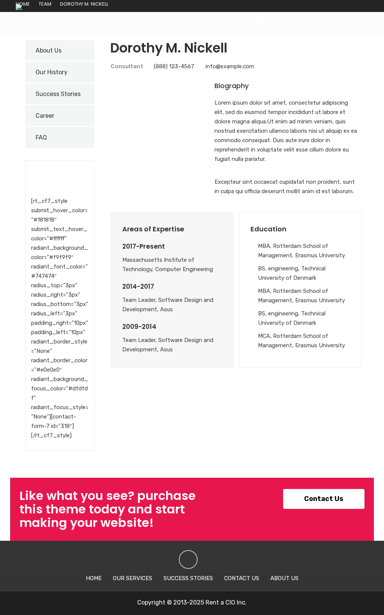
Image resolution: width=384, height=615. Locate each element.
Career (45, 115)
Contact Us (303, 21)
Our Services (202, 21)
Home (163, 21)
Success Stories (253, 21)
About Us (344, 21)
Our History (52, 72)
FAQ (41, 137)
